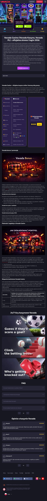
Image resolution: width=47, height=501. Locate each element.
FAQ (33, 473)
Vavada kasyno (5, 262)
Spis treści (27, 473)
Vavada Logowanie (23, 68)
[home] (5, 1)
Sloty (4, 473)
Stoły (16, 473)
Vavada (6, 189)
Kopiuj (39, 124)
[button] (45, 15)
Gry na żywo (10, 473)
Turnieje (21, 473)
